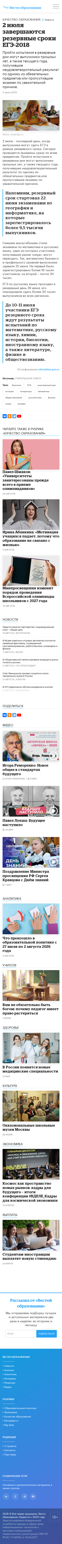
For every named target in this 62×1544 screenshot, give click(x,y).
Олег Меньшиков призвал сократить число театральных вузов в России (26, 674)
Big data (9, 1425)
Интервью (10, 1378)
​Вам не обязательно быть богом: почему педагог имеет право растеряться (31, 1009)
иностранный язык (47, 384)
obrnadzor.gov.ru (48, 369)
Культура (20, 679)
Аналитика (10, 1374)
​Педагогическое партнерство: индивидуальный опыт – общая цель (28, 628)
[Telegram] (14, 416)
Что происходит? (26, 665)
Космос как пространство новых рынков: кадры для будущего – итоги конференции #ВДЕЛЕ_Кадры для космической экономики (30, 1191)
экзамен (22, 403)
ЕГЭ (29, 384)
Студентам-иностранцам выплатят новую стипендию (29, 1256)
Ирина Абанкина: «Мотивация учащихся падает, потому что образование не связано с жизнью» (31, 538)
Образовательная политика (20, 1408)
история (9, 391)
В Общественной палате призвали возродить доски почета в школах (30, 661)
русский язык (35, 397)
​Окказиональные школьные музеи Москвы (29, 1127)
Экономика (10, 1412)
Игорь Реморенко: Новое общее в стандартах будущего (25, 769)
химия (8, 403)
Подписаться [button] (47, 1334)
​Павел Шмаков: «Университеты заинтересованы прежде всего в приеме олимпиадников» (26, 480)
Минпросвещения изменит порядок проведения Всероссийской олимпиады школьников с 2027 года (28, 594)
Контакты (9, 1450)
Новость (49, 19)
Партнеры (10, 1454)
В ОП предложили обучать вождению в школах (28, 686)
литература (26, 391)
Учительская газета (28, 378)
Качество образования (21, 19)
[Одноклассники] (9, 416)
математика (43, 391)
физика (51, 397)
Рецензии (9, 1382)
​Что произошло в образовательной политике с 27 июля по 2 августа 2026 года (30, 944)
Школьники (22, 690)
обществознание (13, 397)
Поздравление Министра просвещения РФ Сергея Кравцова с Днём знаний (26, 875)
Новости (9, 1365)
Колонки (9, 1370)
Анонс (19, 651)
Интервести (11, 1420)
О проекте (10, 1446)
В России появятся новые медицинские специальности (30, 1069)
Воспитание (23, 632)
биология (16, 384)
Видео (7, 1387)
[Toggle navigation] (56, 7)
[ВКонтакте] (5, 416)
